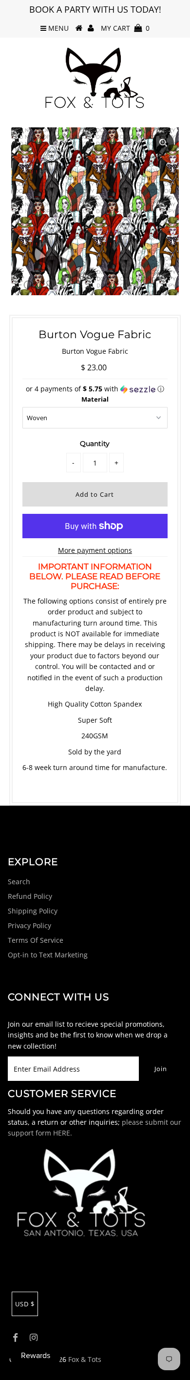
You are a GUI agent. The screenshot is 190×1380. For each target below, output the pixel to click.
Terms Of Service (35, 940)
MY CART (125, 28)
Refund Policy (30, 896)
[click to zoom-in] (163, 143)
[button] (94, 389)
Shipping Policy (32, 910)
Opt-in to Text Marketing (48, 954)
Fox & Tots (84, 1359)
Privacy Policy (29, 925)
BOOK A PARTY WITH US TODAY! (95, 9)
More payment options (95, 550)
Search (19, 881)
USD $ (25, 1303)
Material (95, 399)
